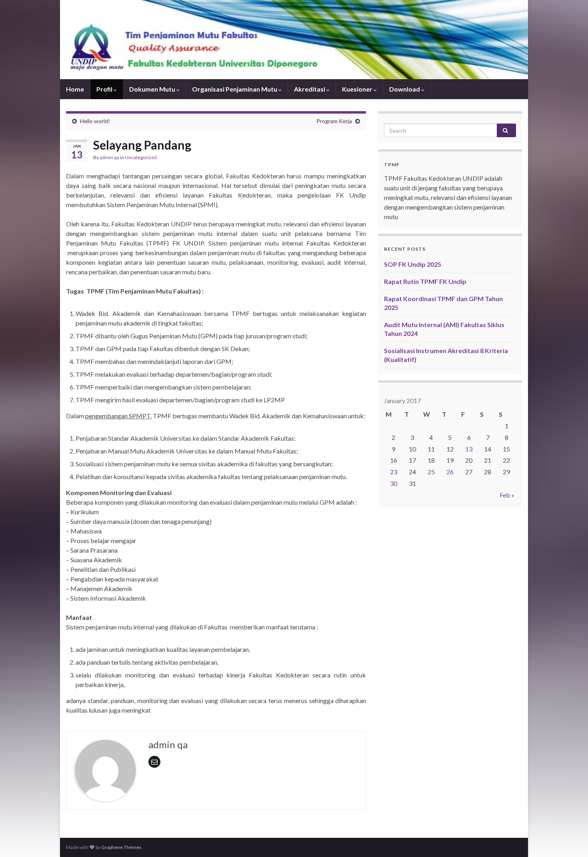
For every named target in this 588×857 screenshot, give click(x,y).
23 (393, 471)
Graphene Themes (121, 847)
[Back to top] (570, 839)
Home (75, 89)
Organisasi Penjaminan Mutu (235, 89)
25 (431, 471)
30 (393, 483)
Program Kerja (334, 121)
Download (405, 89)
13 (468, 449)
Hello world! (95, 121)
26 (450, 471)
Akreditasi (310, 89)
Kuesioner (358, 89)
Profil (105, 89)
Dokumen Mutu (152, 89)
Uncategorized (141, 157)
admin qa (109, 157)
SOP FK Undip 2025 (412, 264)
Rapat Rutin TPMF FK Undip (425, 281)
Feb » (507, 495)
